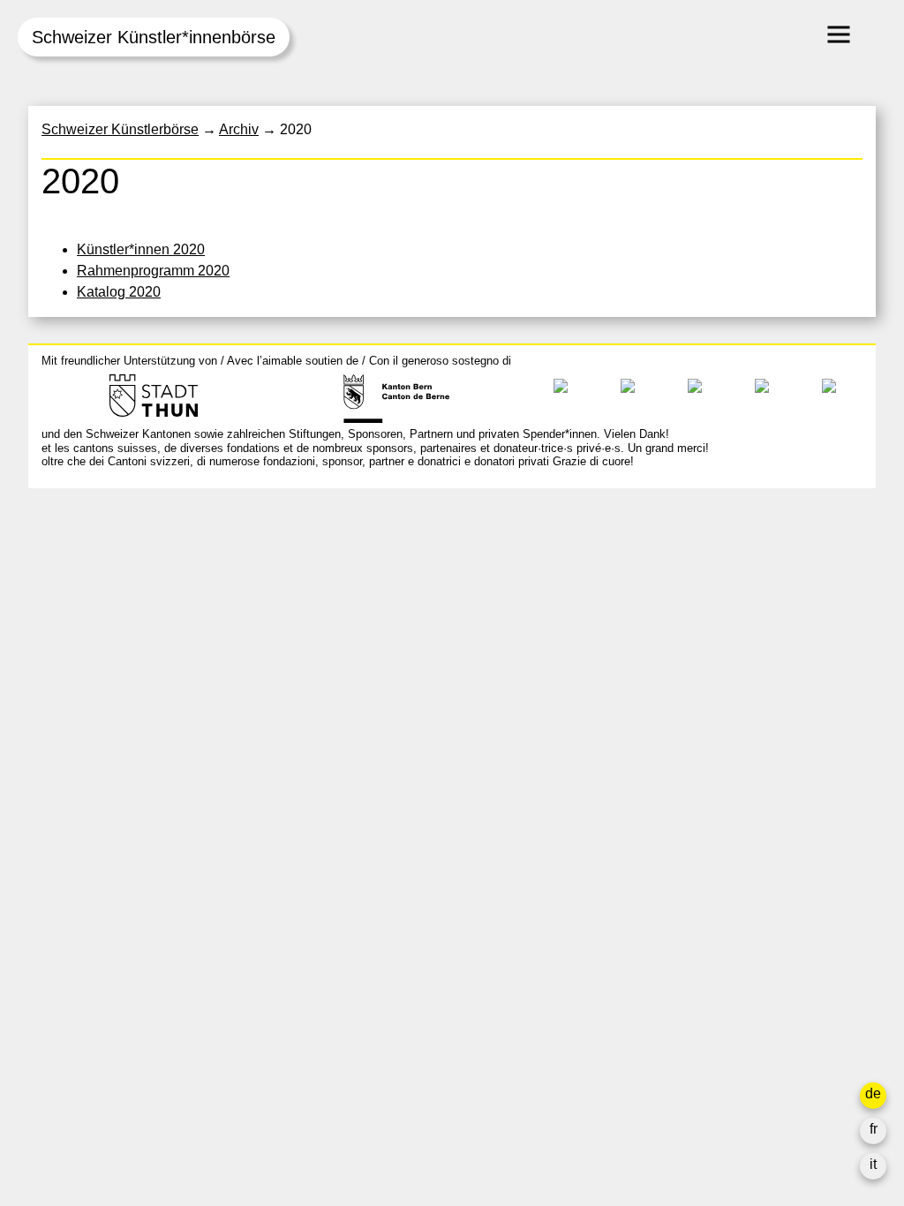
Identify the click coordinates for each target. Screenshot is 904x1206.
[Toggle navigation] (839, 34)
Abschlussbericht (660, 676)
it (873, 1164)
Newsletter (640, 733)
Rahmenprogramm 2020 (153, 270)
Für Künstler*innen (665, 634)
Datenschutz (645, 697)
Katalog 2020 (119, 291)
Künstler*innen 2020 (141, 249)
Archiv (626, 613)
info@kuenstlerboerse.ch (120, 580)
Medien (629, 655)
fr (874, 1128)
